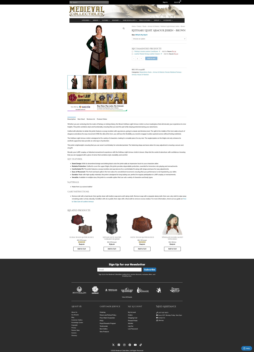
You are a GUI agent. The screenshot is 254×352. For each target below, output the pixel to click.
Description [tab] (71, 119)
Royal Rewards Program (108, 323)
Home (134, 26)
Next (126, 82)
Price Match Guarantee (107, 318)
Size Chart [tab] (81, 119)
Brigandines (143, 72)
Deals (139, 26)
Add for (169, 51)
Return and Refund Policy (108, 315)
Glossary (74, 335)
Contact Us (161, 318)
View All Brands (127, 297)
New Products (104, 331)
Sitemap (161, 320)
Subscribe (149, 269)
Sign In (165, 2)
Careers (73, 333)
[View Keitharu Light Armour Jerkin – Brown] (74, 82)
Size (133, 35)
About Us (74, 312)
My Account (132, 312)
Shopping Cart (132, 318)
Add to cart (151, 58)
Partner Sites (75, 330)
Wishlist (130, 323)
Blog (72, 317)
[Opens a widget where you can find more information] (246, 348)
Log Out (130, 326)
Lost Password (133, 329)
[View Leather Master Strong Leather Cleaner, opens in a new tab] (161, 53)
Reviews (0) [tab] (91, 119)
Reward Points (133, 320)
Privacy (73, 327)
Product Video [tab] (102, 119)
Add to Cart (81, 249)
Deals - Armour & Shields (151, 26)
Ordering (102, 312)
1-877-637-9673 (163, 312)
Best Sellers (104, 329)
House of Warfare (143, 74)
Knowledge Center (77, 322)
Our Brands (75, 315)
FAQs (101, 320)
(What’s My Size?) (141, 35)
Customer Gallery (76, 320)
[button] (124, 28)
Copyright (74, 325)
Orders (130, 315)
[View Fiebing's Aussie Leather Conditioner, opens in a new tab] (159, 51)
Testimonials (104, 326)
